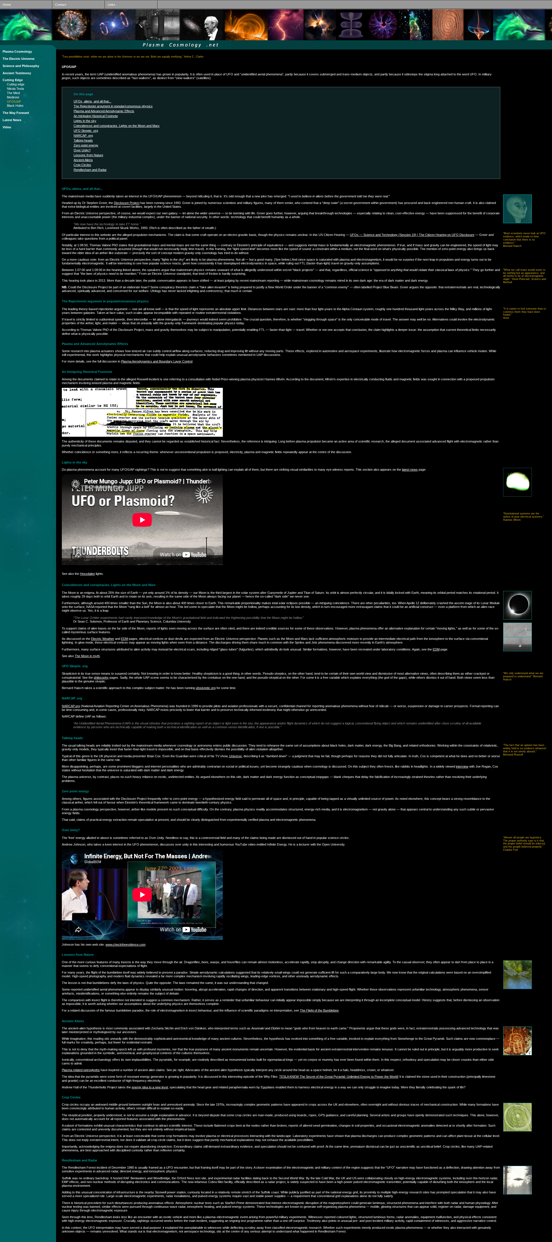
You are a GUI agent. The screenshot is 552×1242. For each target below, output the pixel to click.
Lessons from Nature (88, 155)
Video (7, 127)
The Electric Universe (18, 58)
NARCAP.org (71, 706)
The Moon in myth (87, 656)
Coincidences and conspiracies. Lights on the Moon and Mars (117, 125)
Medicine (13, 97)
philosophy (101, 677)
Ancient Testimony (17, 73)
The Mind (13, 93)
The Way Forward (16, 113)
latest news (410, 469)
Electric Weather (102, 638)
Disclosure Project (126, 203)
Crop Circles (82, 165)
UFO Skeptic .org (86, 130)
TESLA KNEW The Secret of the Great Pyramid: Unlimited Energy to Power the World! (338, 1076)
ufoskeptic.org (206, 688)
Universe (235, 756)
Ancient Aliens (83, 160)
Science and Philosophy (21, 66)
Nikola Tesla (15, 88)
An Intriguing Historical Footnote (96, 116)
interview (462, 766)
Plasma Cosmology (17, 51)
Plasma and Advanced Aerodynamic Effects (104, 111)
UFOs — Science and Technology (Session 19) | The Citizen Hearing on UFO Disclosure (412, 234)
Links (110, 4)
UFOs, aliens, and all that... (92, 101)
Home (5, 4)
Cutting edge (15, 84)
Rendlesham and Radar (90, 169)
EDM (124, 638)
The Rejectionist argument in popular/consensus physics (113, 106)
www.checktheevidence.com (125, 944)
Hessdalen (87, 573)
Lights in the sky (85, 121)
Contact (59, 4)
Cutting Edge (13, 80)
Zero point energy (86, 145)
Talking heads (83, 140)
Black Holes (15, 105)
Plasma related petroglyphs (81, 1070)
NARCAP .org (83, 135)
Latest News (12, 120)
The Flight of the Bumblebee (319, 1010)
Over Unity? (82, 150)
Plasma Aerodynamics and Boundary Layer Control (156, 361)
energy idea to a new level (150, 1087)
